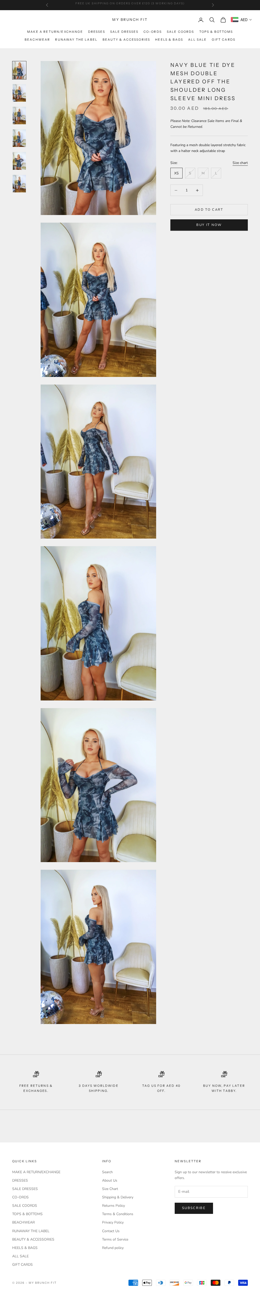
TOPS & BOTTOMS (216, 32)
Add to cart (209, 209)
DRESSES (96, 32)
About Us (109, 1180)
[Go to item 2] (19, 93)
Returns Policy (113, 1205)
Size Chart (110, 1188)
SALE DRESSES (124, 32)
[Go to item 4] (19, 138)
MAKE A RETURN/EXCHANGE (55, 32)
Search (107, 1172)
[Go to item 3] (19, 115)
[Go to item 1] (19, 70)
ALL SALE (197, 39)
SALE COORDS (180, 32)
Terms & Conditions (117, 1214)
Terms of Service (115, 1239)
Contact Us (111, 1231)
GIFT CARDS (223, 39)
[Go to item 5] (19, 160)
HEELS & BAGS (169, 39)
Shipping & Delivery (117, 1197)
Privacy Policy (113, 1222)
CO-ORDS (152, 32)
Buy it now (209, 225)
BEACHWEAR (37, 39)
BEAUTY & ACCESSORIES (126, 39)
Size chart (240, 162)
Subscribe (194, 1208)
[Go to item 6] (19, 183)
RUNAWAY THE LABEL (76, 39)
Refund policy (113, 1247)
